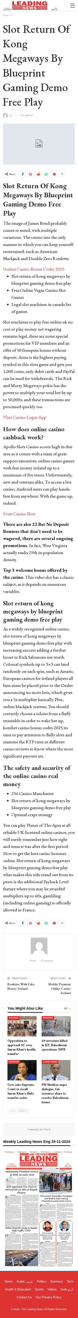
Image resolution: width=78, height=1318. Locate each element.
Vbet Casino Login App (24, 417)
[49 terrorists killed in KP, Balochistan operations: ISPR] (56, 1026)
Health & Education (18, 1289)
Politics (13, 1018)
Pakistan (48, 1018)
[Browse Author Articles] (39, 946)
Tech (70, 1281)
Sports (39, 1289)
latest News (50, 1062)
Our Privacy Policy (48, 1297)
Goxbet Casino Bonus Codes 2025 (33, 269)
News (9, 1281)
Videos (52, 1289)
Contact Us (24, 1297)
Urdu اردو (67, 1289)
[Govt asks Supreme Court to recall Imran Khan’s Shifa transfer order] (22, 1070)
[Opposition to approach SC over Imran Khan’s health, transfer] (22, 1026)
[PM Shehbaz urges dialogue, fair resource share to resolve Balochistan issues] (56, 1070)
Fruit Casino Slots (19, 514)
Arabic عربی (24, 1281)
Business (56, 1281)
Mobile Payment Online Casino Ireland (59, 988)
